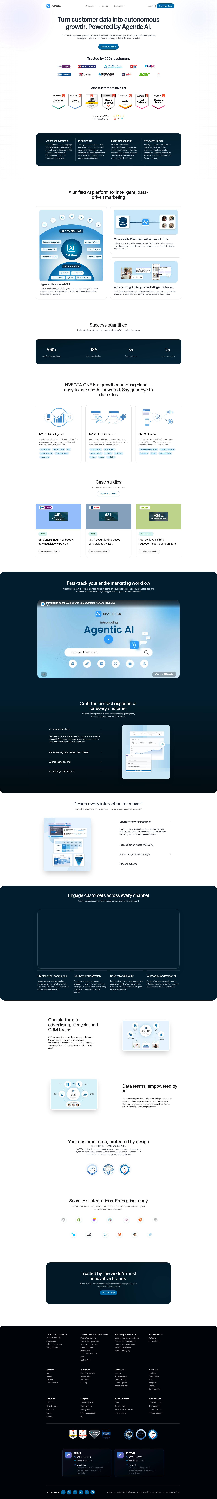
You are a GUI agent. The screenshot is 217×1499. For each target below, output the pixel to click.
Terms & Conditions (88, 1413)
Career (49, 1413)
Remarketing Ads (155, 1413)
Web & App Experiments (90, 1341)
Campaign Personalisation (125, 1344)
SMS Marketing (155, 1406)
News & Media (51, 1406)
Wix (47, 1373)
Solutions (49, 1417)
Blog (150, 1379)
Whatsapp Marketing (123, 1347)
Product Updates (121, 1383)
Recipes (118, 1373)
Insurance (84, 1379)
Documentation (86, 1406)
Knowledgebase (121, 1376)
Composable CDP (52, 1347)
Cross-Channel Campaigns (125, 1341)
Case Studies (154, 1376)
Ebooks (151, 1386)
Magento (49, 1379)
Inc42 (117, 1402)
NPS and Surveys (87, 1347)
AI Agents (152, 1338)
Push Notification (155, 1409)
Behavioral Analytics (54, 1344)
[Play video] (108, 639)
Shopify (49, 1376)
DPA (82, 1417)
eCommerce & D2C (88, 1373)
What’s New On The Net (124, 1409)
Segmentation (51, 1341)
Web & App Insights (88, 1338)
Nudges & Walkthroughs (90, 1344)
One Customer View (53, 1338)
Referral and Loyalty (122, 1350)
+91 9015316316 (84, 1457)
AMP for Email (86, 1360)
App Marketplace (121, 1386)
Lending (84, 1383)
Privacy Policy (86, 1409)
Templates (153, 1383)
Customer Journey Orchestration (127, 1338)
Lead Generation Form (89, 1354)
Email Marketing (155, 1402)
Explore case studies (108, 494)
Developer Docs (121, 1379)
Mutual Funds (86, 1376)
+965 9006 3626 (135, 1457)
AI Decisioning (154, 1341)
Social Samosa (120, 1406)
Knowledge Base (87, 1402)
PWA (82, 1357)
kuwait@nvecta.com (136, 1460)
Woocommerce (52, 1383)
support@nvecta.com (85, 1460)
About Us (49, 1402)
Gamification (85, 1350)
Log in (150, 6)
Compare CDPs (154, 1389)
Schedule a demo (165, 6)
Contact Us (50, 1409)
